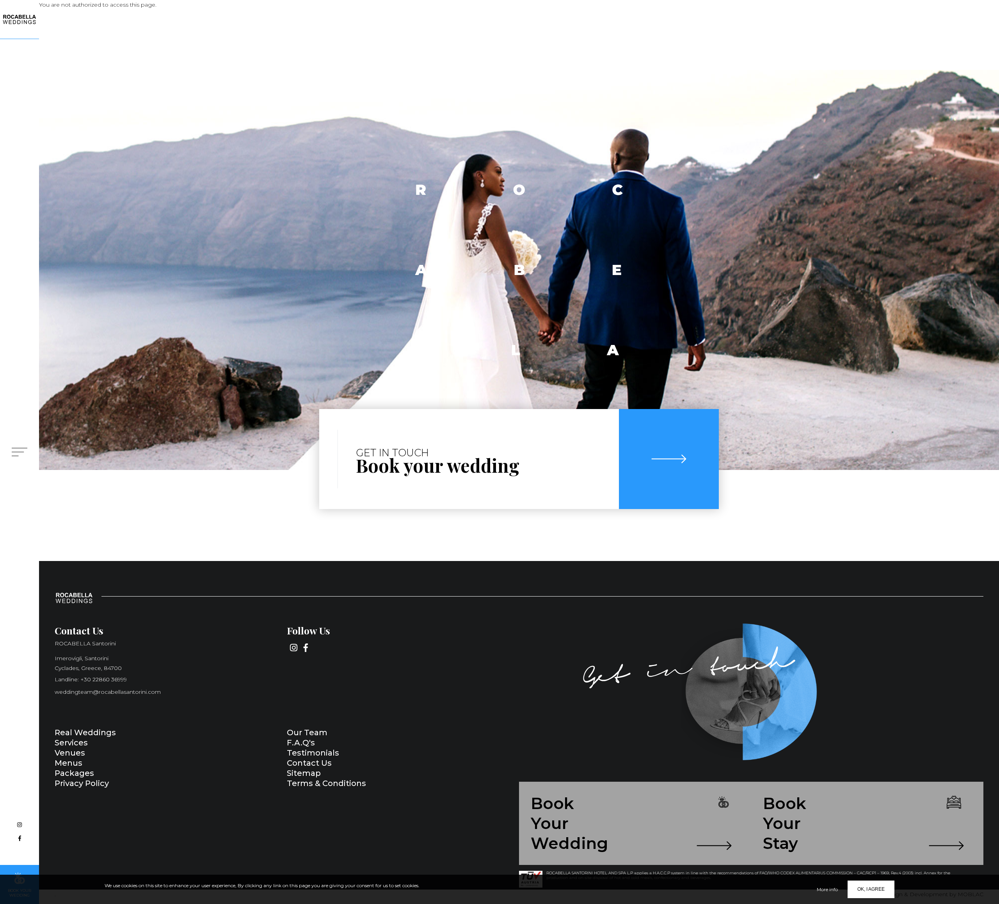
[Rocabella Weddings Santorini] (19, 19)
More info (827, 889)
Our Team (307, 732)
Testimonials (313, 753)
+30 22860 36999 (103, 679)
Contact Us (309, 763)
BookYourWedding (569, 823)
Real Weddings (85, 732)
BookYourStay (784, 823)
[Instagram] (19, 825)
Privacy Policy (82, 783)
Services (71, 742)
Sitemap (304, 773)
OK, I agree (871, 889)
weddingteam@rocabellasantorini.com (108, 691)
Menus (68, 763)
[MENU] (19, 452)
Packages (74, 773)
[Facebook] (19, 838)
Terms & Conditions (326, 783)
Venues (70, 753)
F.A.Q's (301, 742)
